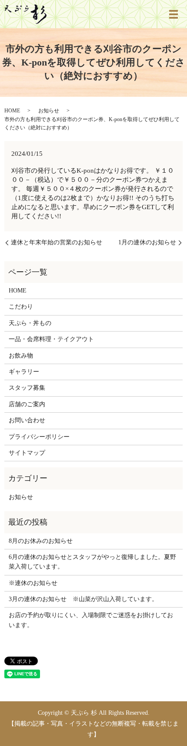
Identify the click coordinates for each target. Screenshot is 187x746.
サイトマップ (27, 453)
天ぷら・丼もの (30, 323)
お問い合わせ (27, 420)
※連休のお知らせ (33, 583)
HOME (12, 111)
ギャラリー (24, 371)
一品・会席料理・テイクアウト (51, 339)
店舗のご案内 (27, 404)
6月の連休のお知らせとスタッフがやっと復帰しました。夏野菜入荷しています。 (92, 562)
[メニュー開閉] (173, 14)
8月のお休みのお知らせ (41, 541)
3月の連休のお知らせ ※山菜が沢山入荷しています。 (83, 599)
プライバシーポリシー (39, 437)
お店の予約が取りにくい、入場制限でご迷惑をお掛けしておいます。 (91, 620)
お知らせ (48, 111)
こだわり (21, 306)
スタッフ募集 (27, 388)
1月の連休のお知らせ (147, 242)
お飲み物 (21, 355)
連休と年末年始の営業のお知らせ (56, 242)
